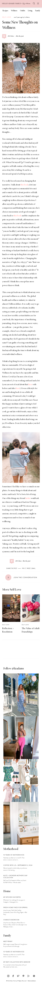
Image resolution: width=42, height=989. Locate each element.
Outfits (22, 11)
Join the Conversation (22, 577)
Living (30, 11)
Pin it (24, 568)
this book (24, 185)
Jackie (27, 498)
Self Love (6, 17)
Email (33, 568)
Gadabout (34, 981)
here (30, 385)
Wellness (14, 11)
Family (37, 11)
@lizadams (18, 668)
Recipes (5, 11)
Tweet (29, 568)
